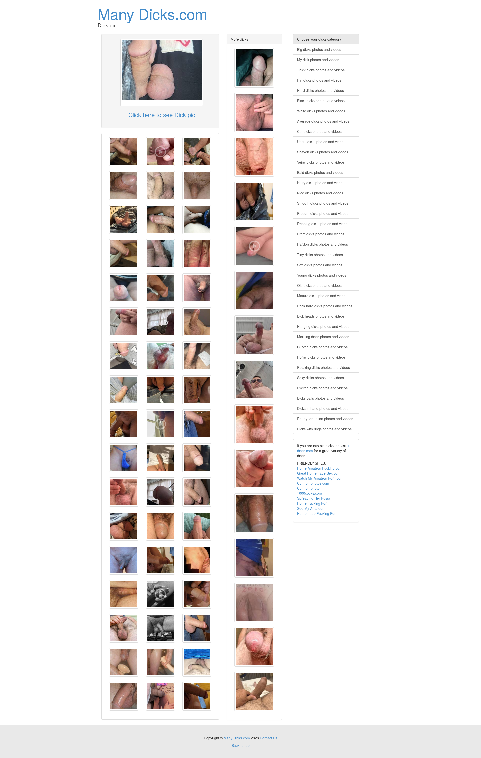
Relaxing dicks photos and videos (323, 367)
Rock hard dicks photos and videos (324, 305)
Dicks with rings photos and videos (324, 428)
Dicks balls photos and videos (320, 398)
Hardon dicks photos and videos (322, 244)
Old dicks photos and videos (319, 285)
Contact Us (268, 737)
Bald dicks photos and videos (320, 172)
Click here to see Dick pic (161, 114)
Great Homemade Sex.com (318, 473)
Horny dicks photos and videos (321, 357)
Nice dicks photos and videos (320, 192)
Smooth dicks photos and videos (322, 203)
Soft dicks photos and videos (319, 264)
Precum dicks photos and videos (322, 213)
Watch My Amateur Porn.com (320, 478)
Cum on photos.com (313, 483)
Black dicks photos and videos (321, 100)
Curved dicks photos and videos (322, 346)
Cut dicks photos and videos (319, 131)
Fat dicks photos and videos (319, 80)
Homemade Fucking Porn (317, 513)
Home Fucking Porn (313, 503)
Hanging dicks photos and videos (323, 326)
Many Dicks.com (152, 13)
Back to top (241, 745)
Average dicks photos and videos (323, 121)
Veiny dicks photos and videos (321, 162)
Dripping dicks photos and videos (323, 223)
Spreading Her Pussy (314, 498)
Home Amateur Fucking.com (319, 468)
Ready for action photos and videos (325, 418)
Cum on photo (308, 488)
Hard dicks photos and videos (320, 90)
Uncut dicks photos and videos (321, 141)
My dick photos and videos (318, 59)
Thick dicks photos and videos (321, 69)
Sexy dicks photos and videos (320, 377)
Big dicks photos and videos (319, 49)
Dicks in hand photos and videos (322, 408)
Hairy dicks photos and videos (320, 182)
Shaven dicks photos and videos (322, 151)
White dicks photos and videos (321, 110)
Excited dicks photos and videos (322, 387)
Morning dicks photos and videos (323, 336)
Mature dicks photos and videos (322, 295)
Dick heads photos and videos (321, 316)
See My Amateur (310, 508)
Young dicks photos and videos (321, 275)
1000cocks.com (309, 493)
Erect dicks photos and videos (320, 233)
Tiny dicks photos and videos (320, 254)
